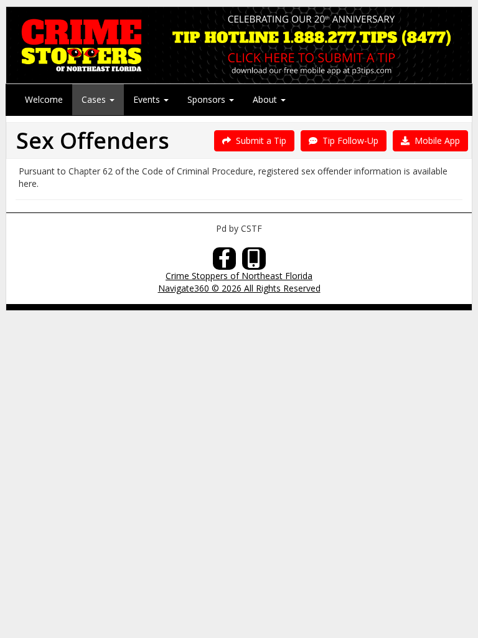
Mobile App (435, 140)
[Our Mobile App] (254, 262)
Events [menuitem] (147, 99)
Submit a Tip (258, 140)
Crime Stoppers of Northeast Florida (239, 276)
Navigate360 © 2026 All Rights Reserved (239, 288)
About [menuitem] (266, 99)
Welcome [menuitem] (44, 99)
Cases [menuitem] (95, 99)
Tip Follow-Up (347, 140)
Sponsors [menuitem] (207, 99)
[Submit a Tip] (239, 44)
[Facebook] (225, 262)
